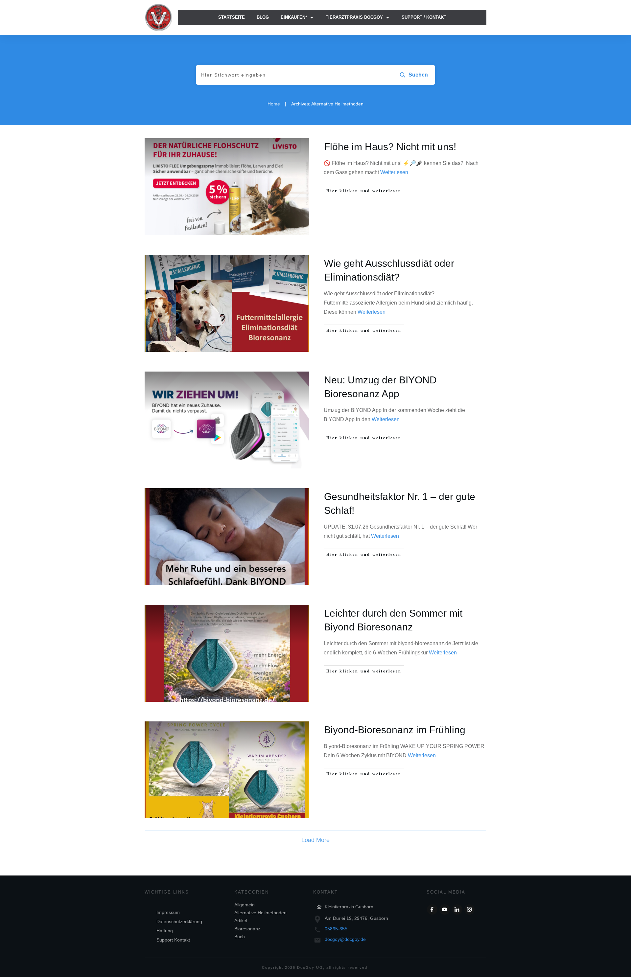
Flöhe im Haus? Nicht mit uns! (390, 146)
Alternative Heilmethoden (260, 912)
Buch (239, 936)
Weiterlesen (394, 172)
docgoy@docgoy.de (345, 939)
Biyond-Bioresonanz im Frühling (394, 729)
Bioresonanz (247, 928)
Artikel (240, 920)
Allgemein (244, 904)
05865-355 (336, 928)
